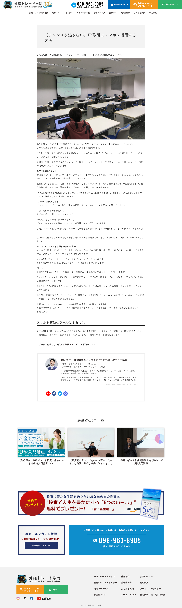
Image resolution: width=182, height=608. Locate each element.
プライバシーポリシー (150, 588)
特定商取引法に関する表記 (153, 594)
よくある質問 (139, 12)
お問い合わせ (146, 576)
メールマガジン (128, 594)
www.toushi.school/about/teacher (121, 384)
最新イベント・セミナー (62, 12)
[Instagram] (65, 393)
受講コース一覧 (83, 12)
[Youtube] (48, 393)
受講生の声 (125, 12)
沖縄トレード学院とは (38, 12)
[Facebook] (54, 393)
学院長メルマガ (70, 344)
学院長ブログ (99, 12)
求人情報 (153, 12)
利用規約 (144, 582)
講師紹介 (113, 12)
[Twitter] (60, 393)
